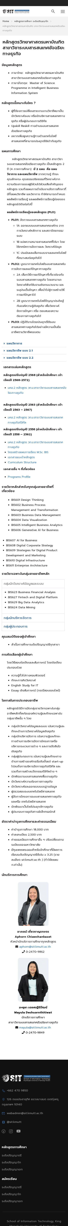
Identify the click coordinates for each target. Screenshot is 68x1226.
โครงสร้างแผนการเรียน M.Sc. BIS (28, 452)
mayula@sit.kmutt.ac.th (34, 1027)
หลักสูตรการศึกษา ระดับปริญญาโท (31, 21)
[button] (34, 343)
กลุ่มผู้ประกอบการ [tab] (16, 626)
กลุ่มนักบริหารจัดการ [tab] (18, 617)
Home (6, 21)
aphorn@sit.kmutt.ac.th (34, 947)
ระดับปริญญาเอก (12, 1169)
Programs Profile (19, 477)
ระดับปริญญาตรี (11, 1155)
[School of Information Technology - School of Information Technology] (16, 11)
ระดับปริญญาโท (11, 1162)
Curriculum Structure (22, 462)
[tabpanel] (33, 600)
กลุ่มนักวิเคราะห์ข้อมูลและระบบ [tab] (24, 583)
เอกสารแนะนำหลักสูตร (21, 457)
